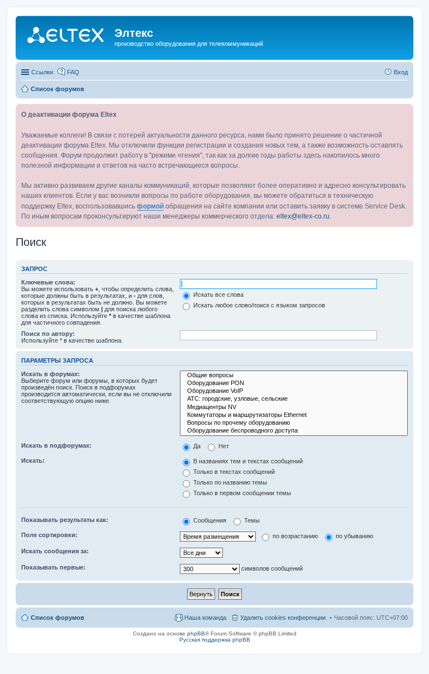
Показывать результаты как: (64, 519)
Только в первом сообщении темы (241, 493)
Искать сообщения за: (55, 551)
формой (150, 206)
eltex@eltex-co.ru (303, 216)
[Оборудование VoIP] (294, 391)
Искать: (33, 460)
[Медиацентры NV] (294, 407)
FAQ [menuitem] (73, 72)
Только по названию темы (229, 482)
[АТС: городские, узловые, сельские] (294, 399)
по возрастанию (294, 536)
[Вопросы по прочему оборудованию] (294, 423)
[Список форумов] (66, 36)
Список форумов (57, 617)
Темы (251, 520)
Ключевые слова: (48, 282)
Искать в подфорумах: (56, 445)
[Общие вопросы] (294, 375)
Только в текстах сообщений (233, 471)
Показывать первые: (53, 567)
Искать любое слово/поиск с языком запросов (258, 305)
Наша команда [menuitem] (205, 617)
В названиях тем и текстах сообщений (247, 461)
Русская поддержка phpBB (214, 640)
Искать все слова (218, 294)
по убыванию (353, 536)
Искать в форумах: (50, 374)
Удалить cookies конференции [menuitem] (283, 617)
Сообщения (209, 520)
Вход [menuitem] (401, 72)
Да (196, 446)
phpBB (196, 633)
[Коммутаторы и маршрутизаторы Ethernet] (294, 415)
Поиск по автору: (48, 333)
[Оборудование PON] (294, 383)
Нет (223, 446)
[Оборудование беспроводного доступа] (294, 431)
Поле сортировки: (49, 534)
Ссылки (42, 72)
